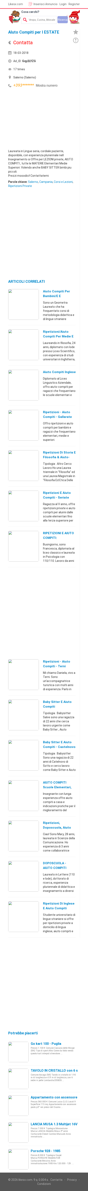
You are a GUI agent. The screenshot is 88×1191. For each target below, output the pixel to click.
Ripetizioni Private (20, 186)
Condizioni (44, 1183)
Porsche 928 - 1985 (45, 1151)
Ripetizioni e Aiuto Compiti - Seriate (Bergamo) (57, 497)
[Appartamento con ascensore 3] (18, 1105)
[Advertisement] (39, 119)
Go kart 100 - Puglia (46, 1044)
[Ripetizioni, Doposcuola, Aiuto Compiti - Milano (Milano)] (23, 835)
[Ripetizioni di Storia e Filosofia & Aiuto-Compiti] (23, 465)
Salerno (33, 181)
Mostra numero (47, 85)
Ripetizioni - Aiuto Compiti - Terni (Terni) (56, 666)
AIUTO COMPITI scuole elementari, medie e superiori (57, 787)
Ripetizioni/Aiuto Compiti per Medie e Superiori (58, 336)
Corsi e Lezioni (63, 181)
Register (74, 4)
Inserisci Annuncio (46, 4)
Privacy (72, 1179)
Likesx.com (15, 4)
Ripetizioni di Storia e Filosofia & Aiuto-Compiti (59, 457)
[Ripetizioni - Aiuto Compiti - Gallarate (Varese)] (23, 425)
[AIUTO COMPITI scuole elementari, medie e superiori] (23, 795)
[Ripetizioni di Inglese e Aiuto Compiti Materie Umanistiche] (23, 916)
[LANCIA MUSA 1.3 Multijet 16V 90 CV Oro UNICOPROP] (18, 1132)
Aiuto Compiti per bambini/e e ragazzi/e (56, 296)
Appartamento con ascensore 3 (55, 1097)
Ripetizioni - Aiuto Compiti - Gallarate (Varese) (57, 416)
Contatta (56, 1179)
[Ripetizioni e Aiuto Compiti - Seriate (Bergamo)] (23, 505)
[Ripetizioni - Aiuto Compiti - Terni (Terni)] (23, 674)
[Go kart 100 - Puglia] (18, 1051)
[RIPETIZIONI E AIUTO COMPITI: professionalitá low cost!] (23, 546)
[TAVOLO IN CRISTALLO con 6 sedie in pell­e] (18, 1078)
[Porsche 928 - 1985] (18, 1159)
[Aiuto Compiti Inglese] (23, 385)
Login (63, 4)
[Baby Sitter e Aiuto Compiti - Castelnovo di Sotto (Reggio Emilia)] (23, 755)
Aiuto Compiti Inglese (59, 372)
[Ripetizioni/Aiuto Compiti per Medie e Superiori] (23, 344)
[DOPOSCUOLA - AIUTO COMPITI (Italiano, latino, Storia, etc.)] (23, 876)
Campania (46, 181)
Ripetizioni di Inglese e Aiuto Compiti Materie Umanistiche (58, 908)
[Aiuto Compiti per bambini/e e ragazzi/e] (23, 304)
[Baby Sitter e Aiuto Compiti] (23, 714)
